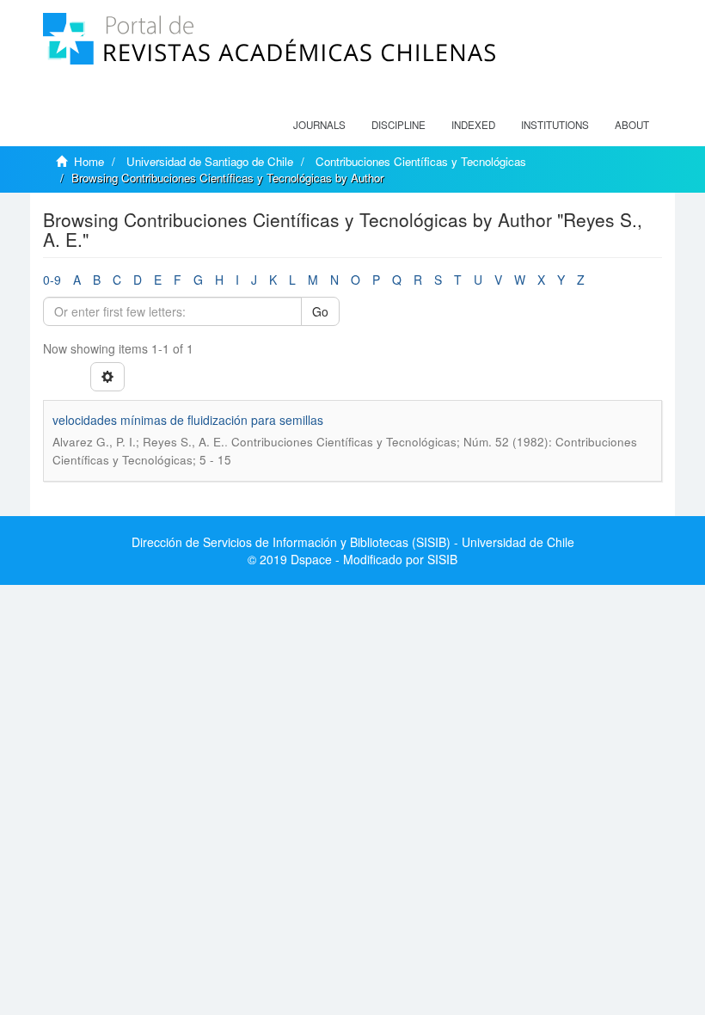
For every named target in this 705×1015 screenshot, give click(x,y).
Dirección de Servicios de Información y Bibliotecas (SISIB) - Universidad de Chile (353, 542)
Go (320, 311)
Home (89, 161)
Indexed (473, 125)
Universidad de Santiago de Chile (209, 161)
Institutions (555, 125)
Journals (319, 125)
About (632, 125)
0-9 (52, 279)
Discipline (398, 125)
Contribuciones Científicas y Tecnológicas (421, 161)
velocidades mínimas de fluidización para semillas (187, 419)
